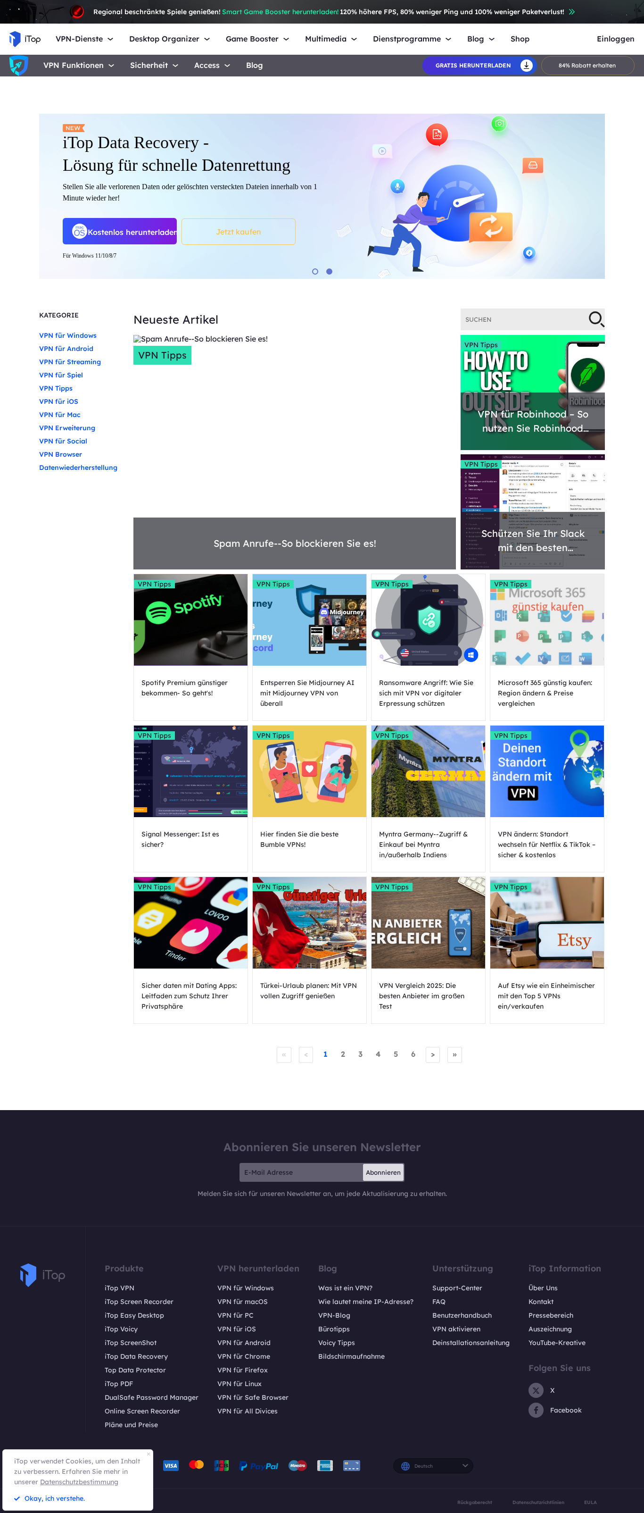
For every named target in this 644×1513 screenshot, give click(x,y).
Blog (254, 65)
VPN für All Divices (247, 1411)
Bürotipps (334, 1329)
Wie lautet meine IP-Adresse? (365, 1301)
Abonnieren (383, 1172)
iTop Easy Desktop (134, 1315)
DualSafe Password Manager (151, 1397)
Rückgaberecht (474, 1502)
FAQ (439, 1301)
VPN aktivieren (456, 1329)
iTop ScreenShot (131, 1342)
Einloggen (616, 38)
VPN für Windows (68, 335)
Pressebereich (550, 1315)
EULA (590, 1502)
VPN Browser (60, 454)
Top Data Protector (135, 1370)
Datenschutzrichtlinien (538, 1502)
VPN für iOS (58, 401)
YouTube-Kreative (557, 1342)
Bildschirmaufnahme (351, 1356)
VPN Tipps (56, 388)
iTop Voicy (121, 1329)
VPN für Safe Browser (253, 1397)
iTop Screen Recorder (139, 1301)
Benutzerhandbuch (462, 1315)
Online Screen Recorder (142, 1411)
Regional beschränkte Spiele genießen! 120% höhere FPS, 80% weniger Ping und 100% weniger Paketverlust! (328, 12)
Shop (520, 38)
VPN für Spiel (61, 375)
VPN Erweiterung (67, 428)
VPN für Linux (239, 1383)
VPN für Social (63, 441)
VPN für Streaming (70, 362)
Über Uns (543, 1288)
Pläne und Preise (131, 1425)
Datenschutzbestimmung (79, 1482)
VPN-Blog (334, 1315)
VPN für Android (66, 348)
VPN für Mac (60, 414)
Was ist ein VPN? (345, 1288)
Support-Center (457, 1288)
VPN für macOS (242, 1301)
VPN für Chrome (243, 1356)
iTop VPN (119, 1288)
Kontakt (540, 1301)
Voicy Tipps (336, 1342)
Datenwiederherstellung (78, 467)
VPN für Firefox (242, 1370)
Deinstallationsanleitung (471, 1342)
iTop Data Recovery (136, 1356)
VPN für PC (235, 1315)
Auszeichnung (550, 1329)
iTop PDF (119, 1383)
